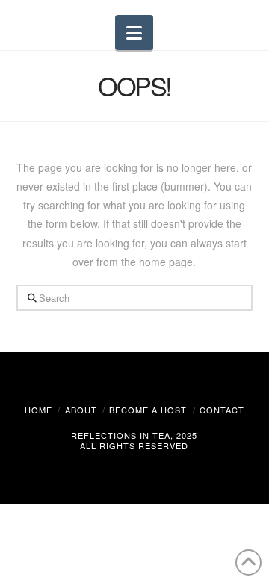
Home (38, 410)
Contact (222, 410)
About (81, 410)
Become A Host (148, 410)
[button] (134, 32)
